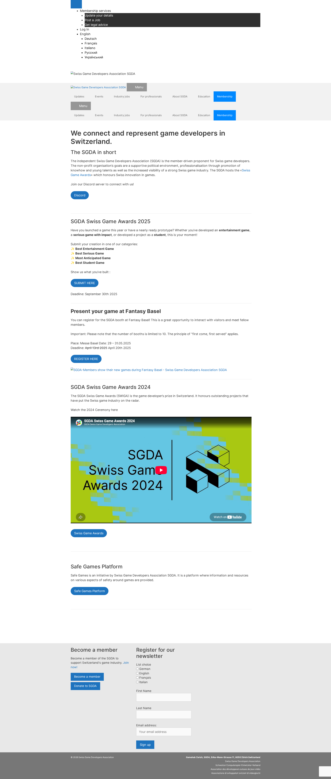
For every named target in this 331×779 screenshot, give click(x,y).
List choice (143, 664)
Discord (79, 195)
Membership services (95, 11)
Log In (84, 29)
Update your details (99, 15)
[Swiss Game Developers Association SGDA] (98, 87)
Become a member (87, 676)
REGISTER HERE (86, 359)
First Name (143, 691)
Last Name (143, 708)
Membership (224, 96)
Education (204, 96)
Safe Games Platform (89, 591)
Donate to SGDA (85, 686)
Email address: (146, 725)
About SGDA (179, 96)
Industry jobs (122, 96)
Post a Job (92, 20)
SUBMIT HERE (84, 283)
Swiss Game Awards (88, 533)
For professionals (151, 96)
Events (99, 96)
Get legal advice (96, 25)
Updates (79, 96)
